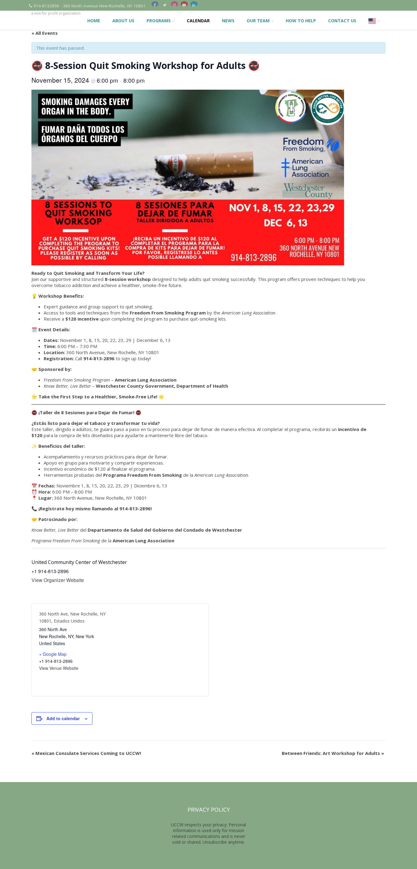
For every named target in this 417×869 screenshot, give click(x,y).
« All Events (44, 33)
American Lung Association (145, 380)
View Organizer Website (57, 580)
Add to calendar (63, 718)
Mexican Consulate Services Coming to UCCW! (86, 753)
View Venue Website (58, 668)
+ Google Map (53, 654)
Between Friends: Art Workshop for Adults (333, 753)
